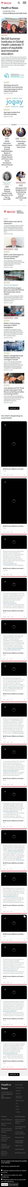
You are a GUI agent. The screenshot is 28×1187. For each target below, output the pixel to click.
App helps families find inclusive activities (12, 113)
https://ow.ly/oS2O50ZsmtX (10, 970)
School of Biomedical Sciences (4, 1153)
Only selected (13, 1184)
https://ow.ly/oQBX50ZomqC (10, 811)
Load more (13, 408)
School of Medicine (6, 1119)
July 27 (4, 907)
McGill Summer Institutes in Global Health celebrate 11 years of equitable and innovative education (12, 46)
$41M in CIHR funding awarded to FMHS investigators (12, 325)
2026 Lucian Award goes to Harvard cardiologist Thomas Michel (13, 256)
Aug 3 (4, 822)
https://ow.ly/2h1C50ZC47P (11, 770)
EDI (17, 1103)
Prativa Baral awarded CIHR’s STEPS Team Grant (21, 144)
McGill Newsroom (20, 1153)
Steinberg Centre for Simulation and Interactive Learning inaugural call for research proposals (13, 88)
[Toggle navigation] (24, 2)
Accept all (4, 1184)
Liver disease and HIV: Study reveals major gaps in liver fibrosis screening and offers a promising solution (14, 391)
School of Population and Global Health (5, 1146)
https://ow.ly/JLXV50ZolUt (9, 1011)
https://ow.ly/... (20, 859)
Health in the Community (7, 183)
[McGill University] (7, 3)
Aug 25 (4, 612)
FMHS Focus (19, 1145)
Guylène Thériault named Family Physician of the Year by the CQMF (7, 194)
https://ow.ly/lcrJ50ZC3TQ (10, 563)
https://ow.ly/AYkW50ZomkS (10, 1053)
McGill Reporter (19, 1149)
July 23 (4, 1062)
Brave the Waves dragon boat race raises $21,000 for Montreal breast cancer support (14, 291)
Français (18, 1112)
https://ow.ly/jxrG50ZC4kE (16, 687)
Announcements (21, 182)
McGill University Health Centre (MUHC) (20, 1121)
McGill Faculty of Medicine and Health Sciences (14, 469)
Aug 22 (4, 695)
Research (6, 82)
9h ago (4, 528)
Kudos (7, 138)
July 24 (4, 1020)
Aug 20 (4, 780)
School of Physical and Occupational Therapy (6, 1130)
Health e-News (9, 7)
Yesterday (5, 570)
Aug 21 (4, 738)
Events (6, 218)
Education (4, 35)
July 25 (4, 936)
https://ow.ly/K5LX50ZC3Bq (16, 648)
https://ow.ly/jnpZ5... (19, 733)
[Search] (19, 3)
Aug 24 (4, 654)
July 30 (4, 864)
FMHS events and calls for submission (13, 222)
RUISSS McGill (19, 1137)
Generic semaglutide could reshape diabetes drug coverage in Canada (13, 357)
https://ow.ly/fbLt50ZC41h (9, 603)
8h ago (4, 470)
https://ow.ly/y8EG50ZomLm (10, 896)
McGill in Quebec (20, 1100)
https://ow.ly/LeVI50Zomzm (16, 850)
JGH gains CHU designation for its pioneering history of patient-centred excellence (21, 194)
